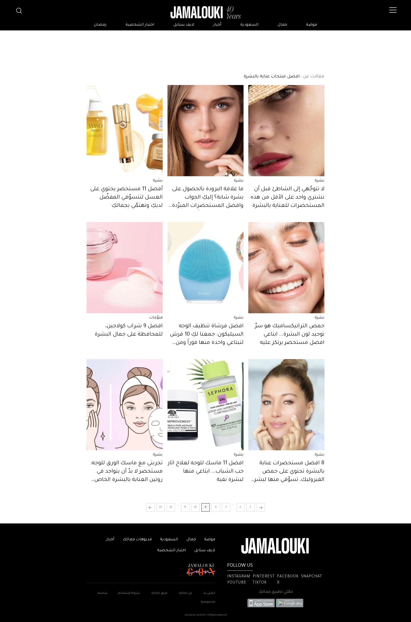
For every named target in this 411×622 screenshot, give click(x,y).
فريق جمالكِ (159, 593)
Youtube (236, 583)
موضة (311, 25)
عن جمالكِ (185, 593)
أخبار (217, 25)
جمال (282, 25)
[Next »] (150, 507)
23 (160, 507)
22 (170, 507)
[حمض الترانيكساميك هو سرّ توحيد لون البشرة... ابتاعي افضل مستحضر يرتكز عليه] (286, 267)
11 (185, 507)
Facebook (287, 577)
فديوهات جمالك (137, 539)
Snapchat (311, 577)
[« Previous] (261, 507)
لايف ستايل (183, 25)
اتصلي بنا (209, 593)
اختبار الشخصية (140, 25)
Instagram (238, 577)
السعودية (249, 25)
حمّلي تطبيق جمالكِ (276, 592)
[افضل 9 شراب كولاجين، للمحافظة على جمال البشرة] (125, 267)
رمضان (100, 25)
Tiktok (260, 583)
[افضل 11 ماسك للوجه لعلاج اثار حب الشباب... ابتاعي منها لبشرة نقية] (205, 404)
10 (195, 507)
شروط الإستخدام (128, 593)
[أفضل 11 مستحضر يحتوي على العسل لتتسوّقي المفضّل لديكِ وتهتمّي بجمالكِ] (125, 130)
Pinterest (264, 577)
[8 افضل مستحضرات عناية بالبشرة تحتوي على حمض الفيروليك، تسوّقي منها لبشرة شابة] (286, 404)
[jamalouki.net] (205, 12)
